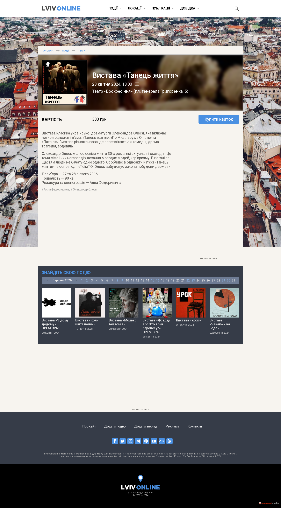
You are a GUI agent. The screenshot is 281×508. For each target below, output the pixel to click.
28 (218, 280)
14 (147, 280)
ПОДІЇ (65, 50)
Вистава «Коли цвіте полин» (87, 322)
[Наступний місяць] (76, 280)
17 (162, 280)
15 (152, 280)
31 (233, 280)
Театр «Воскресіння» (112, 91)
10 (127, 280)
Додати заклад (145, 426)
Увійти (186, 456)
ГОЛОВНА (47, 50)
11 (132, 280)
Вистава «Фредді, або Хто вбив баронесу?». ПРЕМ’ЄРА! (157, 326)
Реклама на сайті (208, 258)
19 (172, 280)
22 (188, 280)
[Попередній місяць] (48, 280)
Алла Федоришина (56, 189)
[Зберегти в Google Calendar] (135, 84)
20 (178, 280)
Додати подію (115, 426)
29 (223, 280)
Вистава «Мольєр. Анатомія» (123, 322)
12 (137, 280)
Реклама (172, 426)
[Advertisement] (208, 194)
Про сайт (89, 426)
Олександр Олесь (85, 189)
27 (213, 280)
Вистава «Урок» (188, 320)
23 (193, 280)
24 (198, 280)
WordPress (175, 456)
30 (228, 280)
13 (142, 280)
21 (183, 280)
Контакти (195, 426)
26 (208, 280)
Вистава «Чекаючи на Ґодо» (220, 324)
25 (203, 280)
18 (168, 280)
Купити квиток (219, 119)
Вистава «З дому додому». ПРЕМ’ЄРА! (55, 324)
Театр (81, 50)
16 (157, 280)
